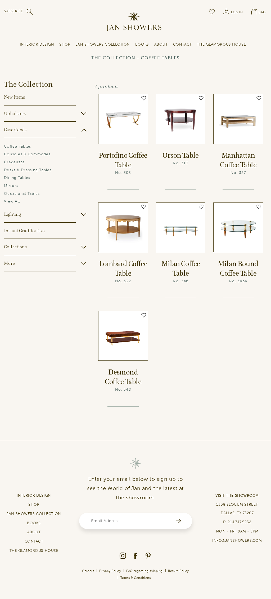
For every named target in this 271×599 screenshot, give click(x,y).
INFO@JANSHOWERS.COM (237, 541)
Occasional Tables (22, 194)
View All (12, 201)
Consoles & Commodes (27, 154)
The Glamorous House (221, 44)
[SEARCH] (30, 12)
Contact (182, 44)
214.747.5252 (239, 522)
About (161, 44)
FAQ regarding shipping (144, 571)
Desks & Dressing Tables (28, 170)
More (9, 263)
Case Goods (15, 130)
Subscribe (13, 11)
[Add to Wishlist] (143, 98)
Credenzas (14, 162)
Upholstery (15, 113)
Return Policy (178, 571)
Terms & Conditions (135, 578)
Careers (88, 571)
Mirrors (11, 186)
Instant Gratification (24, 231)
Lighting (12, 214)
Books (142, 44)
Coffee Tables (17, 146)
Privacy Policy (110, 571)
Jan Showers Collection (103, 44)
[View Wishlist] (212, 12)
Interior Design (37, 44)
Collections (15, 247)
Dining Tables (17, 178)
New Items (14, 97)
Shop (64, 44)
